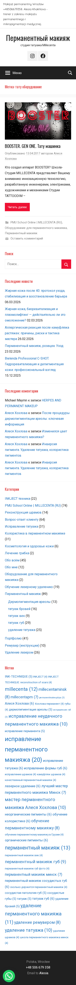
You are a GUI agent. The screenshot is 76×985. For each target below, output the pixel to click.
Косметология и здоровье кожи (29, 546)
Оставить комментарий (27, 238)
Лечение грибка (17, 553)
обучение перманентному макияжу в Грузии (34, 834)
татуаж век (16, 616)
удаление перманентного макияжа (33, 914)
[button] (9, 976)
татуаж (24, 899)
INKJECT (40, 676)
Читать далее (17, 207)
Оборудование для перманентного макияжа (36, 228)
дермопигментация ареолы (30, 709)
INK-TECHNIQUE (18, 676)
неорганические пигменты (28, 814)
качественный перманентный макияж (30, 780)
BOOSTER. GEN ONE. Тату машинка (32, 146)
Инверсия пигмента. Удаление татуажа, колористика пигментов (37, 449)
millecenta (21, 689)
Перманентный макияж (38, 37)
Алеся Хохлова (16, 413)
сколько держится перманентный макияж (38, 887)
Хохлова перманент (49, 703)
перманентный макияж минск (33, 874)
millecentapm (24, 697)
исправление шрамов (20, 774)
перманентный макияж (37, 848)
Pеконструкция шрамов (23, 512)
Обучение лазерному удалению (29, 587)
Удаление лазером (19, 652)
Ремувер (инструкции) (22, 645)
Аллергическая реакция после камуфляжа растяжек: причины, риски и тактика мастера (37, 333)
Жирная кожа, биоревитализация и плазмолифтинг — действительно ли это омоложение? (35, 314)
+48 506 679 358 (38, 967)
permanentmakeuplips (52, 697)
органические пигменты (26, 840)
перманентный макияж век (24, 855)
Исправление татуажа (21, 526)
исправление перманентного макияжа (26, 749)
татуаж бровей (19, 609)
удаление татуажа (21, 630)
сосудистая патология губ (25, 893)
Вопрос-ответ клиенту (22, 519)
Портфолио (13, 638)
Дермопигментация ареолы (29, 602)
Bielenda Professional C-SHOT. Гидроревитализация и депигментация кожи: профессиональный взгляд (34, 364)
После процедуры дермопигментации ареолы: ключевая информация (37, 418)
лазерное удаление (23, 786)
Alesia (43, 973)
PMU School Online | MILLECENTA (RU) (36, 222)
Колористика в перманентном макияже (35, 533)
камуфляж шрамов (51, 774)
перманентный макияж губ (35, 861)
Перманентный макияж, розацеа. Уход (34, 346)
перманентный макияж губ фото (27, 868)
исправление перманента (25, 731)
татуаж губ (16, 623)
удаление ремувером (37, 922)
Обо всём (12, 560)
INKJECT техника (17, 499)
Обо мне (11, 567)
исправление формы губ (45, 768)
